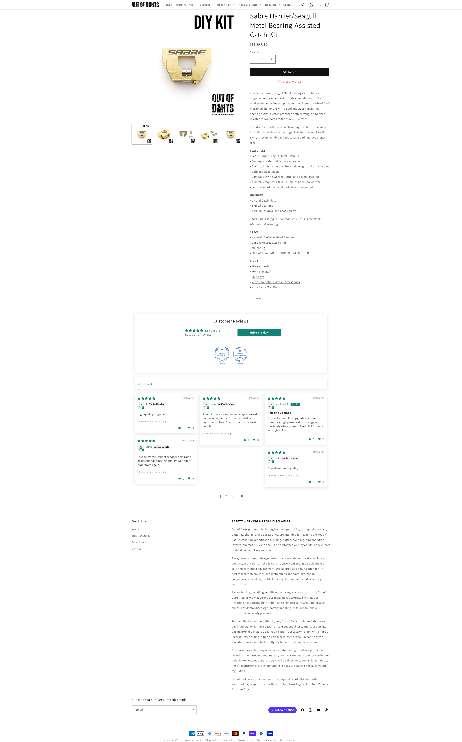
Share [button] (257, 298)
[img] (146, 398)
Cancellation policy (289, 740)
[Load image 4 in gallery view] (208, 134)
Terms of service (245, 740)
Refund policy (140, 542)
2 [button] (226, 496)
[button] (186, 4)
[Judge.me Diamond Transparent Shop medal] (240, 354)
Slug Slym (258, 277)
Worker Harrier (261, 266)
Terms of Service (141, 535)
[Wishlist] (319, 5)
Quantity (254, 52)
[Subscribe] (193, 710)
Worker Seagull (261, 271)
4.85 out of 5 (212, 330)
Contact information (266, 740)
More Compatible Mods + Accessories (276, 282)
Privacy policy (228, 740)
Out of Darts (176, 740)
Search (136, 529)
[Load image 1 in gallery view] (142, 134)
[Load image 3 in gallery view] (186, 134)
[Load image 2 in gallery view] (164, 134)
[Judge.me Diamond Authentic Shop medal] (222, 354)
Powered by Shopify (192, 740)
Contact (136, 548)
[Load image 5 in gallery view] (231, 134)
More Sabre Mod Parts (266, 287)
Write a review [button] (259, 332)
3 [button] (232, 496)
